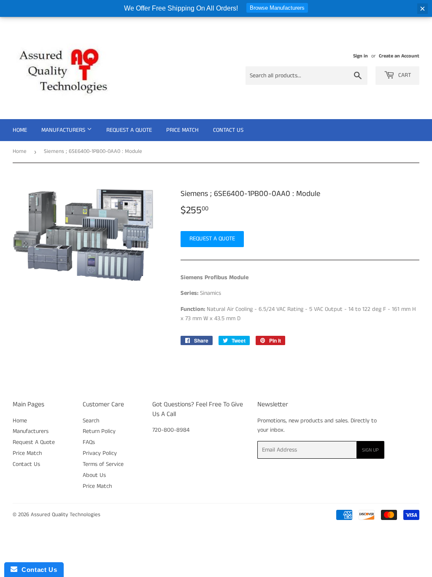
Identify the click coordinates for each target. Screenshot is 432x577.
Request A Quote (129, 130)
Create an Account (399, 56)
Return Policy (99, 431)
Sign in (360, 56)
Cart (404, 75)
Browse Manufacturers (277, 8)
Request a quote (212, 238)
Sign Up (370, 450)
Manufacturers (64, 130)
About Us (94, 475)
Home (20, 130)
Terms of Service (103, 464)
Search (91, 420)
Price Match (182, 130)
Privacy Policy (100, 453)
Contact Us (228, 130)
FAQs (89, 442)
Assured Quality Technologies (65, 515)
